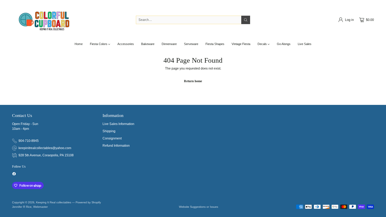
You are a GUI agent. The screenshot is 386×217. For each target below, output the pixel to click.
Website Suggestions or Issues (198, 206)
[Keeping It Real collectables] (47, 20)
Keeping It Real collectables (53, 202)
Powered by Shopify (88, 202)
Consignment (112, 138)
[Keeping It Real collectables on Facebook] (14, 174)
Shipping (109, 131)
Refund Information (116, 145)
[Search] (245, 20)
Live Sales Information (118, 124)
